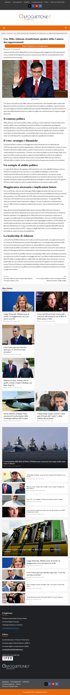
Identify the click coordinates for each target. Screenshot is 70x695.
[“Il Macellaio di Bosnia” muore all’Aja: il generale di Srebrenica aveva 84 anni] (13, 477)
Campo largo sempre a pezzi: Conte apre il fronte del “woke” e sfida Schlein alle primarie (51, 416)
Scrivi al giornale (17, 2)
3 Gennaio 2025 (16, 49)
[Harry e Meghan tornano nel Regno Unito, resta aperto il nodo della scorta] (13, 586)
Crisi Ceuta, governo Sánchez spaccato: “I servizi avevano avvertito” (15, 349)
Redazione (8, 2)
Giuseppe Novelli (8, 354)
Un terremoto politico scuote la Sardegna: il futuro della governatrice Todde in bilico (51, 278)
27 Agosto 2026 (40, 478)
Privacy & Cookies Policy (57, 2)
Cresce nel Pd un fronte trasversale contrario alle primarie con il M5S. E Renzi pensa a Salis (51, 316)
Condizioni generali (37, 2)
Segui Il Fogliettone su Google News (35, 46)
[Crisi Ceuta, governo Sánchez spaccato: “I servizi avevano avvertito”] (18, 335)
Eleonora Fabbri (42, 321)
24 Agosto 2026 (17, 420)
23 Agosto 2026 (49, 420)
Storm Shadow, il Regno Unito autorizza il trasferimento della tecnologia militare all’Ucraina (16, 416)
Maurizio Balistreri (9, 387)
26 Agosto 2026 (16, 321)
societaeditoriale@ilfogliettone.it (12, 649)
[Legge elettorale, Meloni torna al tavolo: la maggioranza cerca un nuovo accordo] (18, 302)
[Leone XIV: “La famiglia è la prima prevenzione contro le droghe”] (13, 500)
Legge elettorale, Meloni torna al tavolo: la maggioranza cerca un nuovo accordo (16, 316)
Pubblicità (26, 2)
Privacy (46, 2)
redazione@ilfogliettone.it (10, 628)
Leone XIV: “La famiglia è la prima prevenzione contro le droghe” (45, 499)
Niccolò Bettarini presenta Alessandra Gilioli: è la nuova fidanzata (45, 597)
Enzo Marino (8, 321)
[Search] (66, 27)
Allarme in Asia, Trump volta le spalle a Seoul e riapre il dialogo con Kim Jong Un (18, 382)
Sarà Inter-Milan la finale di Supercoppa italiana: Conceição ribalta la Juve (18, 278)
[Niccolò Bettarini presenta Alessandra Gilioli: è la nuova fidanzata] (13, 598)
